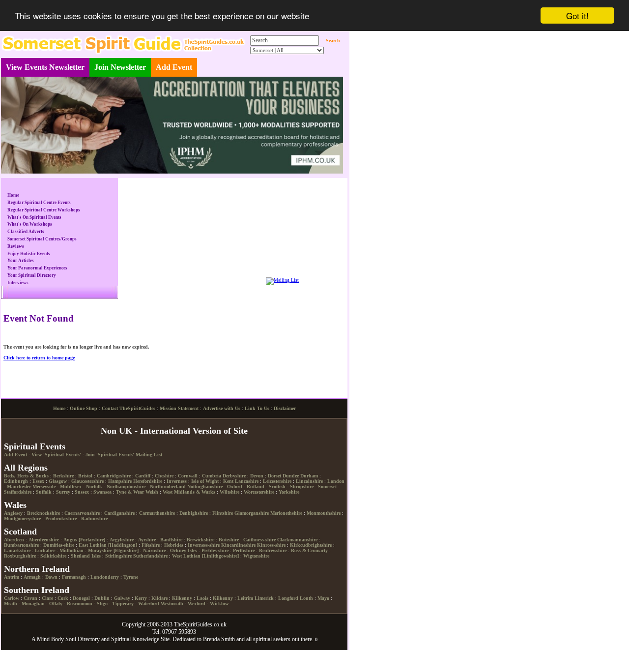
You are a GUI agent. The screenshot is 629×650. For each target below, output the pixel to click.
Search (333, 40)
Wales (15, 505)
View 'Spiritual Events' (56, 454)
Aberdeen (14, 539)
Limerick (264, 598)
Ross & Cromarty (309, 550)
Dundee (291, 475)
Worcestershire (259, 492)
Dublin (102, 598)
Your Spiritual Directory (31, 275)
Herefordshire (147, 481)
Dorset (274, 475)
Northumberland (168, 486)
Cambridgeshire (114, 475)
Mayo (323, 598)
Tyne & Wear (130, 492)
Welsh (151, 492)
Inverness (177, 481)
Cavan (30, 598)
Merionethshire (286, 513)
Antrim (11, 577)
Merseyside (44, 486)
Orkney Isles (183, 550)
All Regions (26, 468)
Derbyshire (234, 475)
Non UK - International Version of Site (174, 431)
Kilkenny (182, 598)
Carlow (11, 598)
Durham (309, 475)
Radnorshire (94, 518)
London (335, 481)
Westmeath (172, 603)
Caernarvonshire (82, 513)
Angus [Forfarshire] (84, 539)
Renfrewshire (272, 550)
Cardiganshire (119, 513)
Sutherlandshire (150, 556)
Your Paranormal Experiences (37, 268)
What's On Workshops (29, 224)
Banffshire (171, 539)
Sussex (82, 492)
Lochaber (45, 550)
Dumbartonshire (21, 545)
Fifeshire (151, 545)
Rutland (255, 486)
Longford (288, 598)
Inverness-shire (204, 545)
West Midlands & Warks (189, 492)
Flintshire (222, 513)
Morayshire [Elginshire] (113, 550)
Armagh (32, 577)
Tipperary (123, 603)
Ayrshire (147, 539)
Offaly (55, 603)
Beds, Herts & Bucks (26, 475)
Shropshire (302, 486)
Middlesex (71, 486)
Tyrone (130, 577)
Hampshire (120, 481)
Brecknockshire (43, 513)
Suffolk (44, 492)
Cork (62, 598)
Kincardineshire (238, 545)
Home (13, 195)
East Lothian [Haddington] (108, 545)
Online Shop (83, 408)
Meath (10, 603)
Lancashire (246, 481)
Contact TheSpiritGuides (128, 408)
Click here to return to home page (39, 357)
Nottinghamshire (205, 486)
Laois (202, 598)
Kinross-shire (271, 545)
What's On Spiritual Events (34, 217)
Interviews (18, 282)
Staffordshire (17, 492)
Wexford (196, 603)
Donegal (81, 598)
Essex (38, 481)
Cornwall (188, 475)
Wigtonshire (256, 556)
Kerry (141, 598)
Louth (306, 598)
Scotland (20, 531)
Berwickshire (200, 539)
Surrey (63, 492)
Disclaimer (285, 408)
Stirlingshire (118, 556)
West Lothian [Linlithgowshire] (205, 556)
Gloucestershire (87, 481)
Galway (122, 598)
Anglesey (13, 513)
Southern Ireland (36, 590)
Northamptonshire (126, 486)
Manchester (19, 486)
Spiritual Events (34, 446)
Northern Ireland (37, 569)
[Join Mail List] (282, 280)
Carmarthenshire (157, 513)
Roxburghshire (20, 556)
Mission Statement (179, 408)
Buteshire (229, 539)
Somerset (327, 486)
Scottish (277, 486)
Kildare (159, 598)
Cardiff (142, 475)
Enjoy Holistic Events (28, 253)
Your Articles (20, 260)
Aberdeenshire (44, 539)
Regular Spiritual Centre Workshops (43, 209)
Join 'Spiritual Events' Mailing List (124, 454)
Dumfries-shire (58, 545)
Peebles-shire (215, 550)
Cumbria (211, 475)
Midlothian (71, 550)
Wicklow (219, 603)
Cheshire (164, 475)
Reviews (15, 246)
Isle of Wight (205, 481)
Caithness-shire (259, 539)
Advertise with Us (221, 408)
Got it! (577, 15)
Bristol (85, 475)
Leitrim (245, 598)
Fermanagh (74, 577)
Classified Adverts (25, 231)
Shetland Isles (86, 556)
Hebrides (173, 545)
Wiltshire (229, 492)
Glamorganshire (251, 513)
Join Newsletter (120, 67)
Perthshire (244, 550)
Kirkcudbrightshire (311, 545)
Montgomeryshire (22, 518)
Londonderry (104, 577)
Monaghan (33, 603)
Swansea (102, 492)
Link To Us (257, 408)
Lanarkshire (17, 550)
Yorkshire (289, 492)
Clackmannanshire (297, 539)
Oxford (234, 486)
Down (51, 577)
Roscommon (79, 603)
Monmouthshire (324, 513)
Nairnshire (154, 550)
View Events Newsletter (45, 67)
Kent (228, 481)
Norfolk (94, 486)
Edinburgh (16, 481)
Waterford (148, 603)
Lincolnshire (309, 481)
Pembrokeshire (61, 518)
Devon (256, 475)
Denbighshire (193, 513)
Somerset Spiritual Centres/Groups (42, 238)
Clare (47, 598)
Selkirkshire (53, 556)
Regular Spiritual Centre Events (39, 202)
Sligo (102, 603)
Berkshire (63, 475)
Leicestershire (277, 481)
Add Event (174, 67)
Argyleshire (122, 539)
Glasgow (58, 481)
